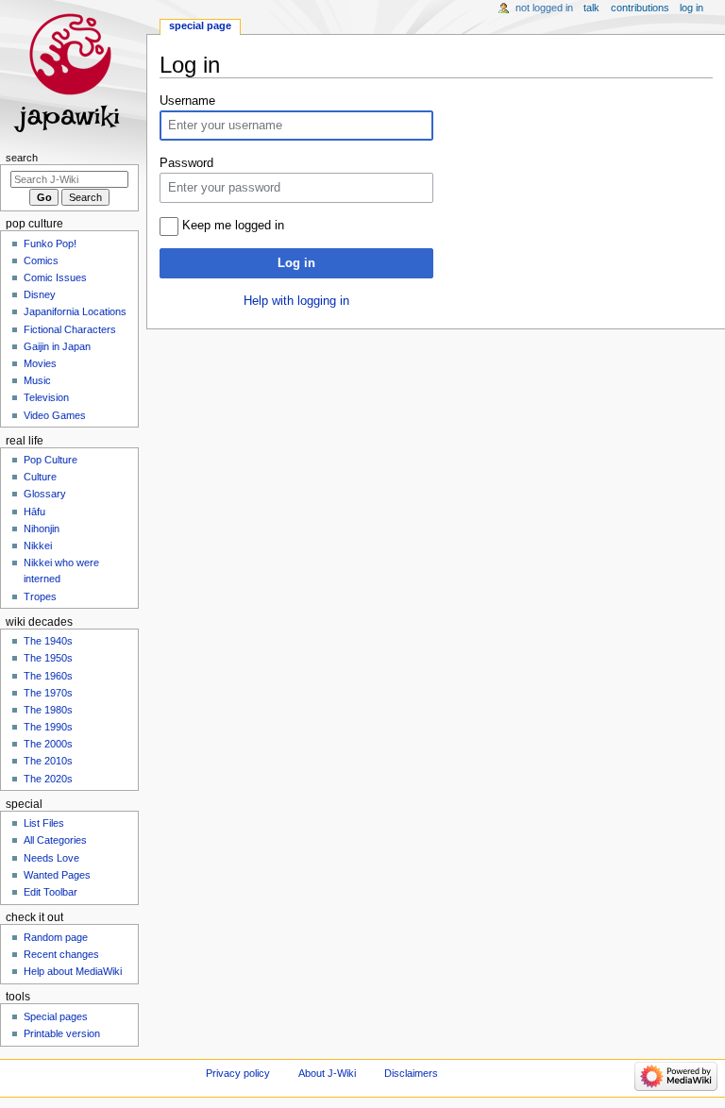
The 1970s (48, 692)
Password (186, 163)
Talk (591, 7)
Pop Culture (50, 459)
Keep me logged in (233, 225)
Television (46, 397)
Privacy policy (238, 1073)
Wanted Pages (57, 875)
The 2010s (48, 760)
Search (22, 157)
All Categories (55, 840)
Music (37, 380)
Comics (41, 260)
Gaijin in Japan (57, 346)
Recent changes (61, 954)
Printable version (62, 1033)
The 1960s (48, 675)
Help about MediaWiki (73, 971)
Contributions (640, 7)
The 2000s (48, 743)
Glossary (45, 493)
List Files (44, 823)
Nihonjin (41, 528)
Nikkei (38, 545)
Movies (40, 363)
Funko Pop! (50, 243)
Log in (296, 263)
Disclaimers (411, 1073)
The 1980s (48, 709)
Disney (40, 294)
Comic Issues (55, 277)
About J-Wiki (327, 1073)
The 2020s (48, 778)
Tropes (40, 596)
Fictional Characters (70, 329)
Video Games (55, 415)
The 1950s (48, 657)
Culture (40, 476)
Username (187, 101)
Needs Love (51, 858)
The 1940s (48, 640)
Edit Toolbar (50, 892)
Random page (56, 937)
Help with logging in (296, 301)
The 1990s (48, 726)
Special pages (56, 1016)
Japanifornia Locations (75, 311)
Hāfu (34, 511)
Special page (200, 25)
